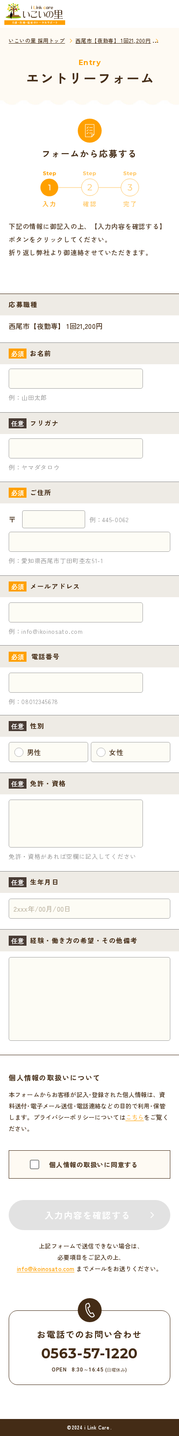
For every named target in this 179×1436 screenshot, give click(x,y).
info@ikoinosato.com (46, 1268)
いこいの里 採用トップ (37, 40)
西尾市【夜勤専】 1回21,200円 (113, 40)
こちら (135, 1117)
